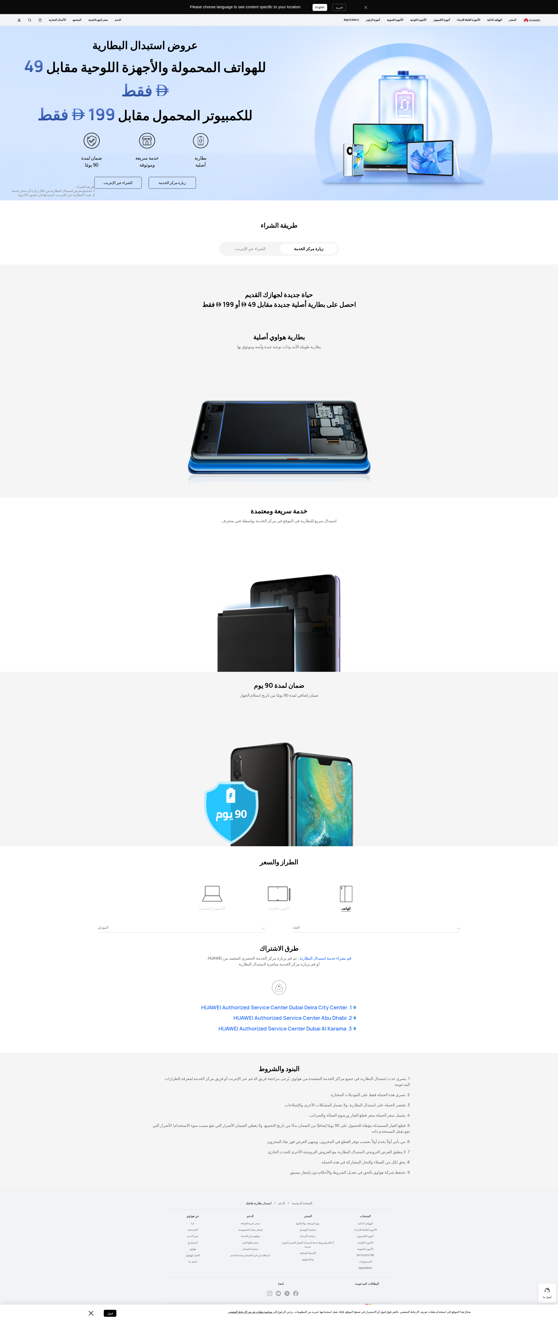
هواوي (192, 1249)
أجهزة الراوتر (373, 20)
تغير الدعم (192, 1236)
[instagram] (269, 1294)
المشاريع (192, 1242)
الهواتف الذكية (494, 20)
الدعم (118, 20)
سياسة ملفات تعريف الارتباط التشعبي (250, 1312)
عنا (192, 1223)
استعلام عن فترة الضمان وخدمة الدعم (250, 1255)
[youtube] (278, 1294)
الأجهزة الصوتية (395, 20)
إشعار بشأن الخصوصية (250, 1230)
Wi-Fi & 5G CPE (365, 1255)
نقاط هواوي (308, 1259)
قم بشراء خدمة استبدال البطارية (325, 958)
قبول (110, 1313)
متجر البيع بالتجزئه (98, 20)
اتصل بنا (193, 1261)
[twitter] (287, 1294)
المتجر (512, 20)
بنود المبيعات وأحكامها (308, 1223)
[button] (40, 20)
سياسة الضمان (250, 1249)
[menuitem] (512, 20)
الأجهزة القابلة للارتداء (468, 20)
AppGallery (351, 20)
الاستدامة (193, 1230)
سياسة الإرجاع (307, 1236)
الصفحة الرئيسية (302, 1203)
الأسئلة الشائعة (308, 1253)
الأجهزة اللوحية (418, 20)
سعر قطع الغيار (250, 1242)
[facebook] (295, 1294)
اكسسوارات (365, 1261)
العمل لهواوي (193, 1255)
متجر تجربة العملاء (250, 1223)
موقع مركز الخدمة (250, 1236)
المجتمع (77, 20)
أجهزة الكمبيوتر (441, 20)
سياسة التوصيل (307, 1230)
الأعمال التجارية (57, 20)
